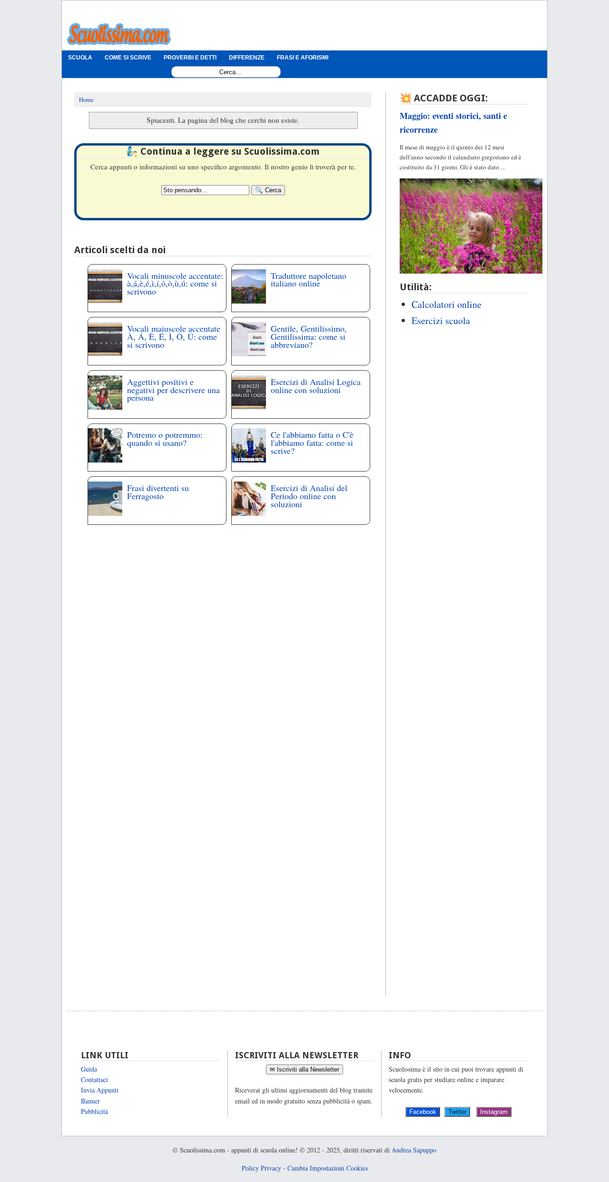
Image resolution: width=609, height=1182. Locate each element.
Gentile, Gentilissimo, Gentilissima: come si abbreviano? (309, 336)
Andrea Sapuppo (414, 1149)
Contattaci (94, 1079)
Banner (90, 1100)
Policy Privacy (261, 1167)
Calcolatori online (446, 304)
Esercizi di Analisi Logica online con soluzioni (316, 385)
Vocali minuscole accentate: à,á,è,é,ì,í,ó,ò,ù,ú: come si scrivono (175, 283)
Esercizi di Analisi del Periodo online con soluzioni (309, 496)
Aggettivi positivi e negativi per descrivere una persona (173, 390)
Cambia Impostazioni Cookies (327, 1167)
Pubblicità (94, 1111)
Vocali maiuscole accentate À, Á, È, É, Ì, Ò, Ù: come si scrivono (173, 336)
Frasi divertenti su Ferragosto (158, 492)
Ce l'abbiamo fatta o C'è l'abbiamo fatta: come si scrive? (312, 442)
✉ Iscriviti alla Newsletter (304, 1069)
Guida (89, 1069)
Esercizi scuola (441, 320)
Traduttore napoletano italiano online (308, 279)
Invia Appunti (99, 1089)
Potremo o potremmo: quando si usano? (165, 438)
